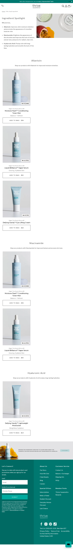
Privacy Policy (44, 531)
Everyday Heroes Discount (45, 503)
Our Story (43, 470)
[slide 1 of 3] (69, 1)
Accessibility (65, 531)
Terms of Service (14, 510)
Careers (42, 484)
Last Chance (44, 508)
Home (3, 11)
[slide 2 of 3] (70, 1)
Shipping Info (60, 477)
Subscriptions (44, 492)
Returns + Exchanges (62, 473)
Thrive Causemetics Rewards (62, 493)
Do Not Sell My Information (49, 533)
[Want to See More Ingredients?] (36, 450)
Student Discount (45, 499)
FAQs (57, 480)
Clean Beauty (44, 477)
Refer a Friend (44, 495)
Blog (41, 480)
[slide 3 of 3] (71, 1)
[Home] (44, 520)
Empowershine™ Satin (47, 1)
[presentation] (16, 87)
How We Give (44, 473)
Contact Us (59, 470)
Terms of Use (55, 531)
